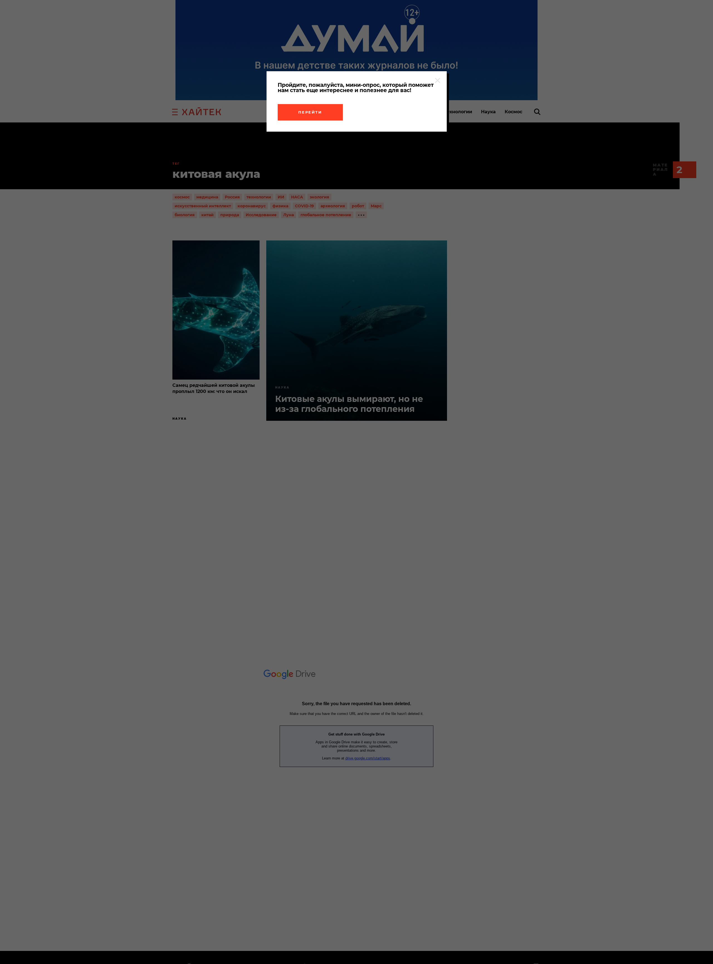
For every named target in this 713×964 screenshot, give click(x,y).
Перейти (310, 112)
